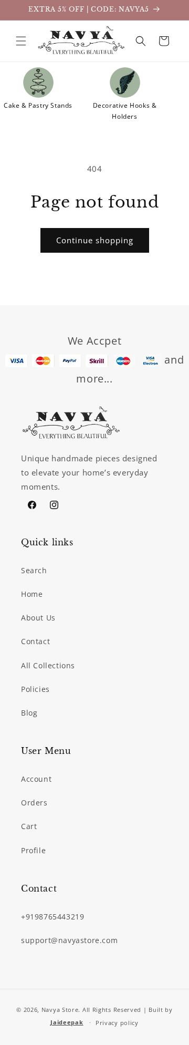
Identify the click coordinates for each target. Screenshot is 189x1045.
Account (36, 779)
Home (32, 594)
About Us (38, 618)
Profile (33, 850)
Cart (29, 826)
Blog (29, 713)
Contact (35, 641)
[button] (21, 41)
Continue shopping (94, 240)
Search (34, 570)
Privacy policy (117, 1023)
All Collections (48, 665)
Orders (34, 803)
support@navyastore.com (69, 940)
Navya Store (60, 1009)
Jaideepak (66, 1022)
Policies (35, 689)
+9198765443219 (52, 917)
